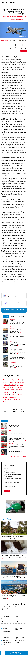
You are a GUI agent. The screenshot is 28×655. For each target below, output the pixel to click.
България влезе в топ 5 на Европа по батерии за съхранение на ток (16, 331)
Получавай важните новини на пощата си (14, 606)
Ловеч (13, 387)
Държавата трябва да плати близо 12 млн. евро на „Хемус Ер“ (17, 358)
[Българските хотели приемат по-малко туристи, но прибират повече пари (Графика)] (14, 547)
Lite (16, 619)
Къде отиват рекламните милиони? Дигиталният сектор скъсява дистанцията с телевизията (17, 351)
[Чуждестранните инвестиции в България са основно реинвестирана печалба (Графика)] (5, 364)
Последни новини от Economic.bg (19, 456)
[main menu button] (25, 2)
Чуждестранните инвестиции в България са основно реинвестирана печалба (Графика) (17, 365)
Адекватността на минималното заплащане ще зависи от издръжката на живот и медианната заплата (17, 322)
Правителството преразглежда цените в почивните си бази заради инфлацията (12, 537)
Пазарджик (6, 389)
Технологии (4, 619)
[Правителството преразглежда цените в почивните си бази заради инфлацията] (14, 528)
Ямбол (5, 402)
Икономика (10, 5)
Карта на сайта (18, 633)
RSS (24, 604)
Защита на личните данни (19, 629)
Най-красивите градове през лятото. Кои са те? (16, 426)
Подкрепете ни (18, 642)
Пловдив (5, 392)
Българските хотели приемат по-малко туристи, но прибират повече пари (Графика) (13, 556)
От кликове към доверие (15, 451)
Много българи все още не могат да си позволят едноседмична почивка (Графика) (13, 577)
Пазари (12, 508)
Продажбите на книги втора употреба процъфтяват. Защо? (17, 432)
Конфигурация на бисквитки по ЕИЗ (6, 644)
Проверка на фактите (7, 631)
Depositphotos (19, 653)
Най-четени (13, 316)
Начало (5, 5)
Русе (18, 392)
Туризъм (15, 5)
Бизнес (17, 614)
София (5, 397)
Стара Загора (13, 397)
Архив (13, 490)
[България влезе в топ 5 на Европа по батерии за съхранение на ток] (5, 330)
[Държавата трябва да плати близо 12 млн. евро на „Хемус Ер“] (5, 358)
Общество (18, 616)
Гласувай (7, 490)
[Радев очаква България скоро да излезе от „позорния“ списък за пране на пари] (5, 343)
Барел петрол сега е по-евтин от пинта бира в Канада (14, 511)
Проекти (3, 621)
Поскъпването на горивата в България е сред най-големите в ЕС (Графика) (17, 338)
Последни (6, 316)
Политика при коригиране (18, 635)
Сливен (12, 394)
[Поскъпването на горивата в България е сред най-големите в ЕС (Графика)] (5, 337)
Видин (17, 382)
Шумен (20, 399)
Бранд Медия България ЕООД (19, 638)
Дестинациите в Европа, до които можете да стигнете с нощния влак (17, 446)
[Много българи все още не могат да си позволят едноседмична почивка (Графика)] (14, 568)
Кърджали (20, 385)
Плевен (19, 389)
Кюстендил (6, 387)
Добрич (12, 385)
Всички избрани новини (19, 370)
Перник (13, 389)
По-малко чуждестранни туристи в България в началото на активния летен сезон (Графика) (14, 597)
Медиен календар (6, 646)
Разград (12, 392)
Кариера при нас (6, 640)
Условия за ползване (19, 640)
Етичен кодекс (6, 637)
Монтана (19, 387)
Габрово (6, 385)
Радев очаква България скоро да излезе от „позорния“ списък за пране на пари (17, 344)
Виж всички (24, 518)
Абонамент (5, 633)
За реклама (5, 628)
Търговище (6, 399)
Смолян (19, 394)
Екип (16, 631)
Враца (22, 382)
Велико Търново (8, 382)
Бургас (14, 380)
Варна (20, 380)
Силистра (6, 394)
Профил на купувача (7, 642)
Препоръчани (21, 316)
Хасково (14, 399)
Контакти (4, 634)
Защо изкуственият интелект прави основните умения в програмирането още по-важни (17, 440)
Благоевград (7, 380)
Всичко (17, 621)
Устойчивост (5, 616)
